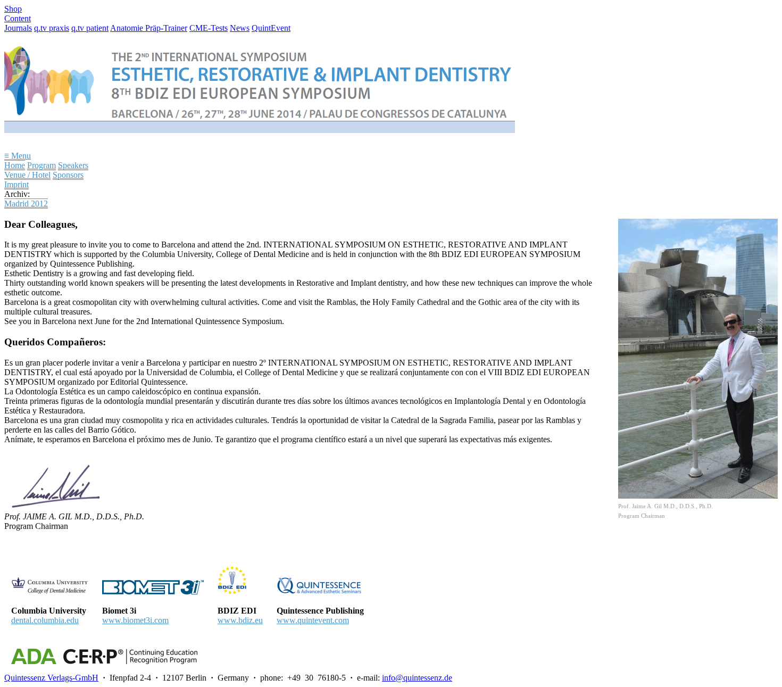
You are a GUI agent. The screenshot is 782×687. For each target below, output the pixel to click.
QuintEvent (271, 27)
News (239, 27)
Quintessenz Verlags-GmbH (51, 677)
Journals (18, 27)
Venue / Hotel (27, 174)
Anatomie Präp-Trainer (148, 27)
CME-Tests (208, 27)
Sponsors (68, 174)
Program (41, 165)
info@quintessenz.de (417, 677)
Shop (13, 8)
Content (17, 18)
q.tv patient (90, 27)
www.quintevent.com (313, 620)
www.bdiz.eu (240, 620)
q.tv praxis (51, 27)
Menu (17, 155)
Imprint (16, 184)
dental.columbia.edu (45, 620)
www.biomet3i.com (135, 620)
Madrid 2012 (26, 203)
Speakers (73, 165)
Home (14, 165)
